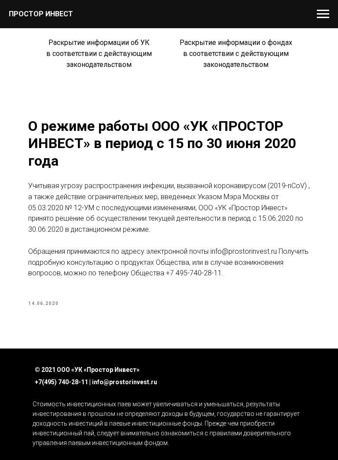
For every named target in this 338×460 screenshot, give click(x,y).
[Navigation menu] (323, 14)
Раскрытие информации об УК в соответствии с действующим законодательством (99, 53)
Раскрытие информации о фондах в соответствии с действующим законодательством (236, 53)
